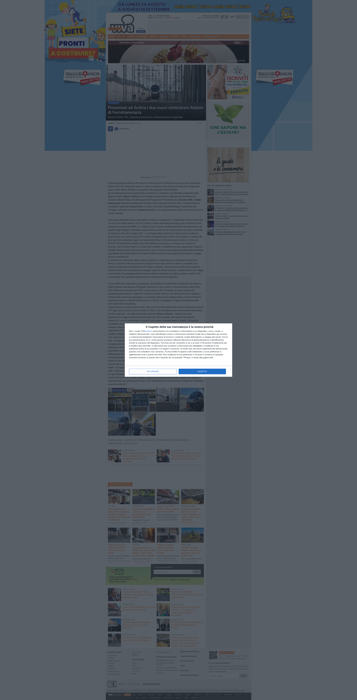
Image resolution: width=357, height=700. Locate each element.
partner (149, 331)
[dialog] (178, 350)
